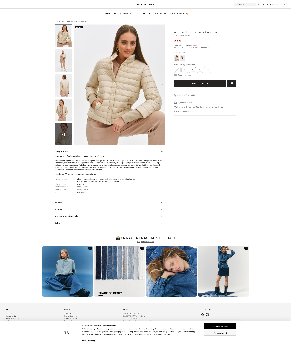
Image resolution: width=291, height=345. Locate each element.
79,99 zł (178, 41)
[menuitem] (111, 13)
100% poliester (82, 187)
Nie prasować (114, 181)
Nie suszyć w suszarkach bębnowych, (104, 179)
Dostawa (59, 209)
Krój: (56, 192)
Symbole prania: (61, 179)
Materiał (59, 202)
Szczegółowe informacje (66, 216)
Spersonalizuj (218, 333)
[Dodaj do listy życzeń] (231, 83)
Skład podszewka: (61, 187)
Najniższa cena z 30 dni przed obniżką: (192, 47)
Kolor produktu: (60, 184)
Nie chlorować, (83, 179)
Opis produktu (61, 151)
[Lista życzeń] (259, 4)
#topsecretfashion (145, 242)
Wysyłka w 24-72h (184, 103)
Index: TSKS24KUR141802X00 (183, 35)
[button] (32, 316)
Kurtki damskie (82, 22)
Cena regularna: (185, 45)
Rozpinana (81, 192)
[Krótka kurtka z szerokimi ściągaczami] (63, 36)
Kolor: (180, 52)
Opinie (57, 223)
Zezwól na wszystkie (220, 326)
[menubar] (146, 14)
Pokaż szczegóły (88, 340)
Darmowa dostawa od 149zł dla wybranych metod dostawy (200, 107)
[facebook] (202, 314)
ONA (56, 22)
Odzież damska (67, 22)
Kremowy (81, 184)
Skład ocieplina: (61, 189)
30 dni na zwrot (183, 111)
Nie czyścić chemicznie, (128, 179)
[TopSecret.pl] (145, 4)
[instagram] (207, 314)
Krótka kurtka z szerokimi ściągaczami (195, 32)
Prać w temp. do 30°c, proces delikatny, (93, 181)
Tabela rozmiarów (184, 75)
